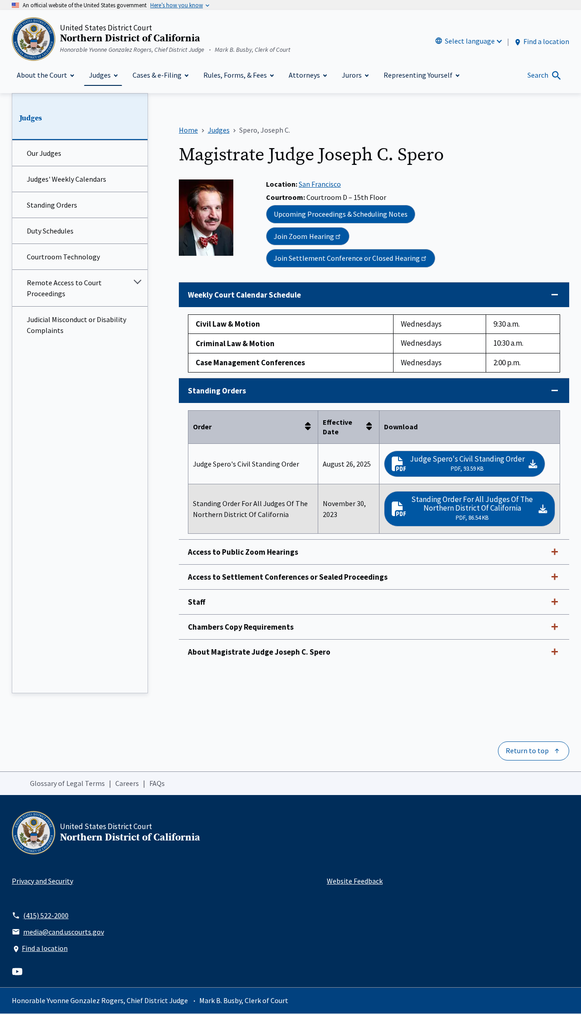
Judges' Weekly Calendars (66, 179)
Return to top (527, 750)
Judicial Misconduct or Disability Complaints (76, 325)
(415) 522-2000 (46, 915)
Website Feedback (355, 880)
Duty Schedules (50, 230)
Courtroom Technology (63, 256)
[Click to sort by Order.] (310, 427)
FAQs (157, 783)
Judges (31, 118)
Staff (196, 602)
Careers (127, 783)
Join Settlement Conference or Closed (347, 258)
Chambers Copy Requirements (241, 627)
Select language (470, 40)
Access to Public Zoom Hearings (243, 552)
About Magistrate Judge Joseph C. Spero (259, 652)
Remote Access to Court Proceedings (64, 288)
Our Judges (44, 153)
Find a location (546, 41)
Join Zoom (304, 236)
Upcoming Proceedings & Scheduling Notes (341, 214)
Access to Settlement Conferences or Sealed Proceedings (288, 577)
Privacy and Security (42, 880)
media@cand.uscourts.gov (63, 931)
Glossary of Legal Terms (67, 783)
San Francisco (320, 184)
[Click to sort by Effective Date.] (371, 427)
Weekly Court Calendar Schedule (244, 295)
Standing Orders (52, 204)
